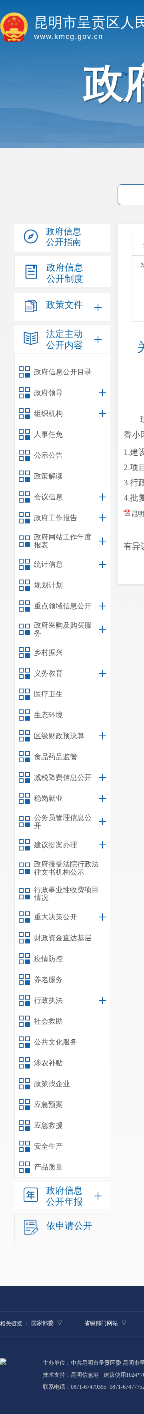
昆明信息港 (85, 1375)
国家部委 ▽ (46, 1323)
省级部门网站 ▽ (105, 1323)
